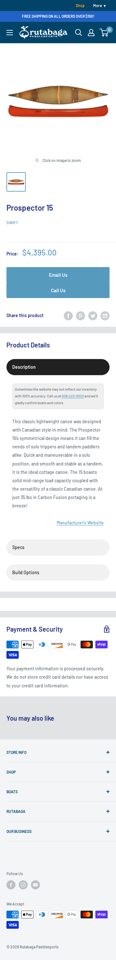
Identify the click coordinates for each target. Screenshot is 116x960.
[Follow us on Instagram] (23, 884)
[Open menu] (9, 32)
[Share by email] (105, 315)
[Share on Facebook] (68, 315)
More (97, 5)
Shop (80, 5)
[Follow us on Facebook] (10, 884)
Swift (12, 222)
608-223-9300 (73, 396)
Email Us (58, 275)
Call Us (58, 290)
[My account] (91, 32)
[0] (104, 32)
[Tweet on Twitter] (92, 315)
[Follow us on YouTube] (35, 884)
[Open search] (78, 32)
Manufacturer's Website (80, 522)
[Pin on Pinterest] (80, 315)
